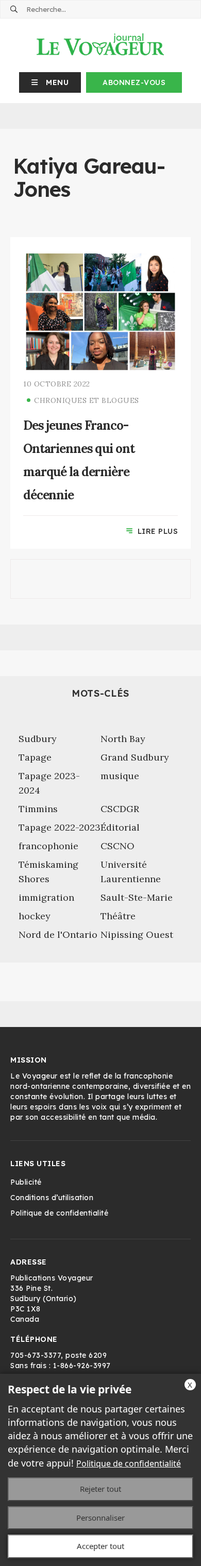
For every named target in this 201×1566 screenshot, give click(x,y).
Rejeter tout (100, 1489)
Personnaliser (100, 1517)
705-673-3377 (35, 1355)
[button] (50, 82)
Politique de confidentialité (128, 1463)
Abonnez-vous (134, 82)
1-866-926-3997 (82, 1365)
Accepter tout (100, 1546)
